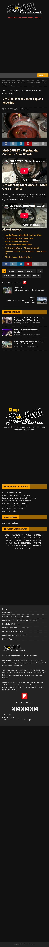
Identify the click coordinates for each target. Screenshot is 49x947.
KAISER (18, 540)
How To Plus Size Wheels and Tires (19, 238)
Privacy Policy (9, 717)
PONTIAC (22, 545)
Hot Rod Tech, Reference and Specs (16, 503)
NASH (16, 543)
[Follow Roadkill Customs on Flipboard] (24, 698)
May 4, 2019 (9, 109)
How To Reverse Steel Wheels (17, 241)
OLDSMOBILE (26, 543)
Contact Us (8, 715)
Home (4, 609)
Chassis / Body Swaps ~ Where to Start (15, 628)
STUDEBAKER (34, 545)
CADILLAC (16, 535)
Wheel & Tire (9, 276)
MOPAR (9, 543)
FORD (25, 537)
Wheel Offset (23, 276)
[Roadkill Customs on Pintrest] (22, 710)
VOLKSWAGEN (20, 548)
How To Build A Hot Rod (10, 624)
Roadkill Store (7, 613)
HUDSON (9, 540)
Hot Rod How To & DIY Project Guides (15, 616)
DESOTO (8, 537)
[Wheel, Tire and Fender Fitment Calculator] (7, 332)
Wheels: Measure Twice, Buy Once (18, 257)
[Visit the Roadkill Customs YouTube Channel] (36, 710)
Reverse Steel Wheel (26, 271)
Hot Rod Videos (7, 639)
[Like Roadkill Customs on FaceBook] (13, 710)
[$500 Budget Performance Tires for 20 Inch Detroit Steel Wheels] (7, 344)
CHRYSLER (38, 535)
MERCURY (37, 540)
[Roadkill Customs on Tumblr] (27, 710)
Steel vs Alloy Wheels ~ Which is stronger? (22, 248)
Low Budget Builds (9, 511)
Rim (40, 271)
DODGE (17, 537)
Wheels (36, 276)
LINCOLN (27, 540)
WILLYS (31, 548)
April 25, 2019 (20, 346)
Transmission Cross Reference (14, 506)
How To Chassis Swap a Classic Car (16, 495)
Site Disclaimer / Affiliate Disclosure (16, 720)
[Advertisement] (24, 46)
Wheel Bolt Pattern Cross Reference (16, 500)
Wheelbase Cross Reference (13, 508)
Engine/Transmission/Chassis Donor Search (19, 498)
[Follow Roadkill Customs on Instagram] (18, 710)
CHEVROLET (27, 535)
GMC (40, 537)
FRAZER (32, 537)
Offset (11, 271)
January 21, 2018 (21, 334)
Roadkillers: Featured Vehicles (12, 631)
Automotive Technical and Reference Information (19, 620)
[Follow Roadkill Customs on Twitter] (31, 710)
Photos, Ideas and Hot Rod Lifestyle (15, 635)
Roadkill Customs (22, 109)
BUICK (7, 535)
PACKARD (37, 543)
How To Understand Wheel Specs (18, 245)
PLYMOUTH (12, 545)
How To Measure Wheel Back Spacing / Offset (23, 235)
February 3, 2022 (21, 323)
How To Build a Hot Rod (11, 493)
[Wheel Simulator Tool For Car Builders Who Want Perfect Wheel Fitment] (7, 320)
